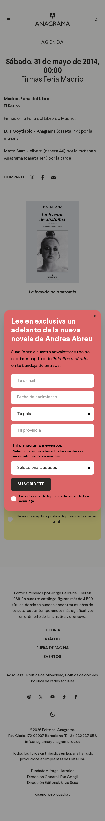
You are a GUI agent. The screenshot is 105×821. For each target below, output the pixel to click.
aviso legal (27, 501)
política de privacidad (67, 496)
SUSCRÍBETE (31, 484)
